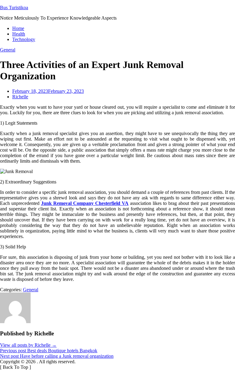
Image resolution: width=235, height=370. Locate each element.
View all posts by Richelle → (28, 345)
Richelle (20, 96)
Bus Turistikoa (14, 7)
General (7, 49)
